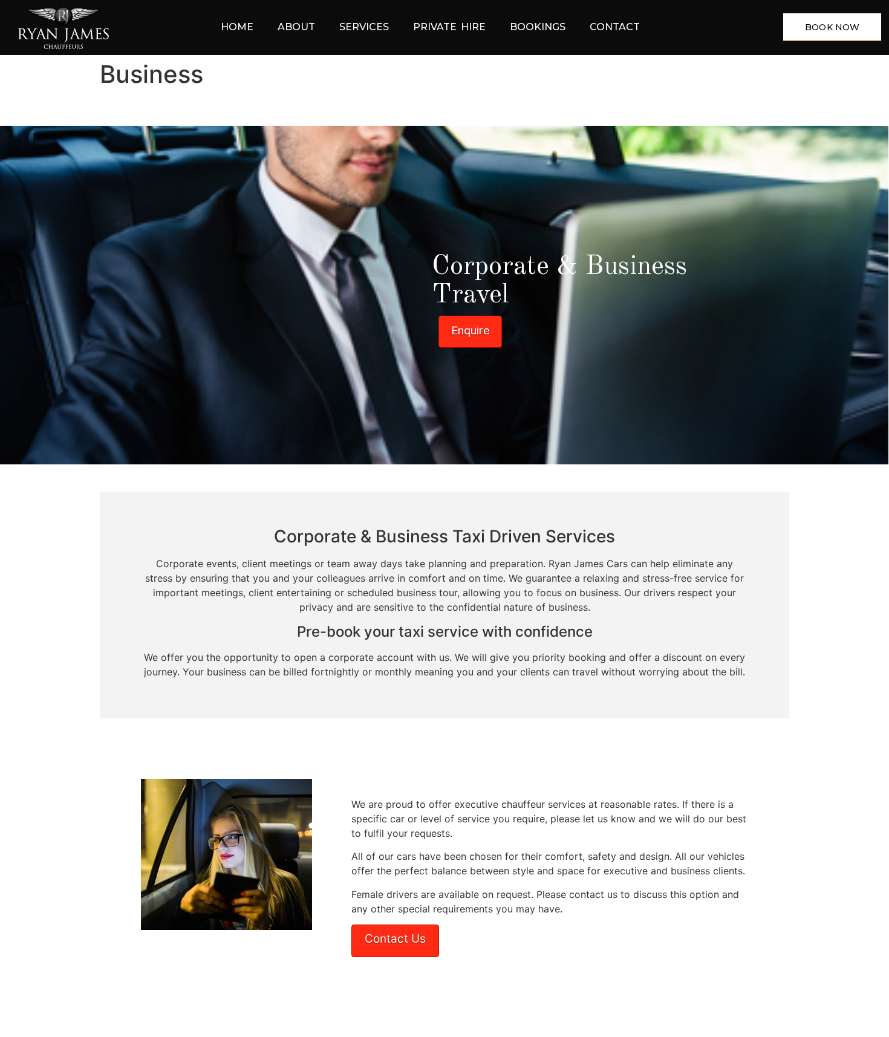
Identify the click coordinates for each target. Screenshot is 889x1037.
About (296, 27)
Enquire (470, 330)
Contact (615, 27)
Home (237, 27)
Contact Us (395, 939)
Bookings (537, 27)
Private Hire (449, 27)
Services (364, 27)
